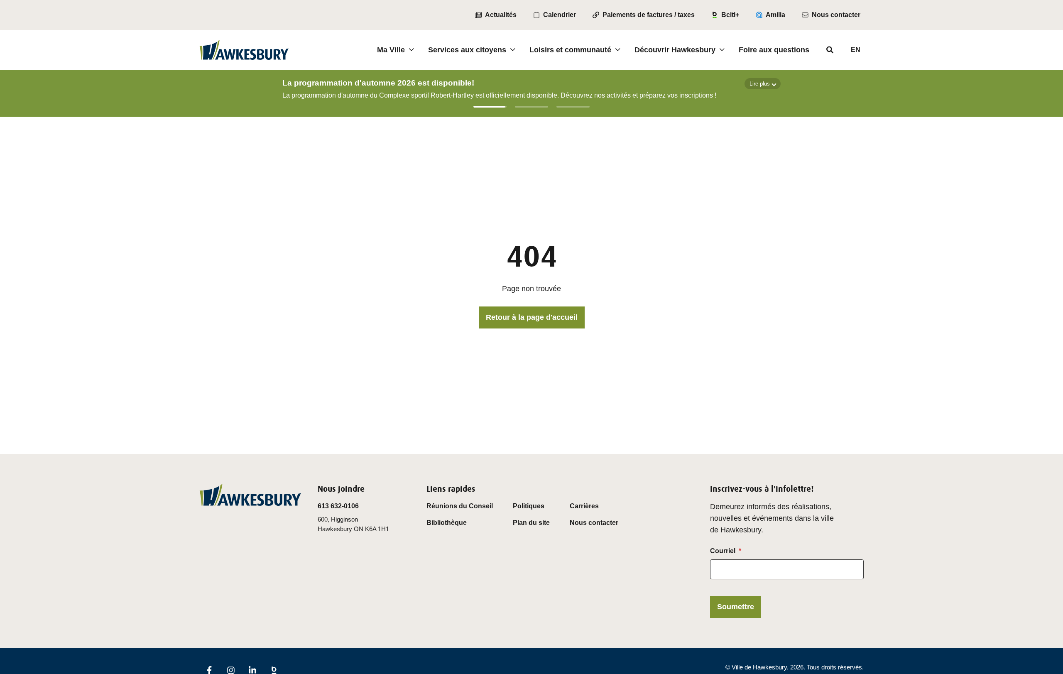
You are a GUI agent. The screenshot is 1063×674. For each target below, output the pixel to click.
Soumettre (735, 607)
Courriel (722, 550)
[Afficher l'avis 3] (573, 107)
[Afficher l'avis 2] (531, 107)
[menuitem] (496, 15)
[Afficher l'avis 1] (490, 107)
